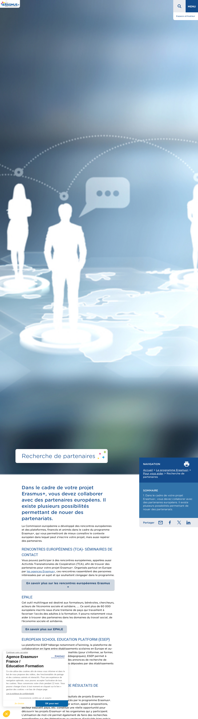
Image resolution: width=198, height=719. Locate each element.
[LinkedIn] (188, 522)
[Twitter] (179, 522)
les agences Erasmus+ (41, 571)
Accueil (148, 470)
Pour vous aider (153, 473)
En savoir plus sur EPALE (44, 629)
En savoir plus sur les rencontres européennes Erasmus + (68, 585)
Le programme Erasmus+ (172, 470)
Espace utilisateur (185, 16)
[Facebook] (169, 522)
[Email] (160, 522)
